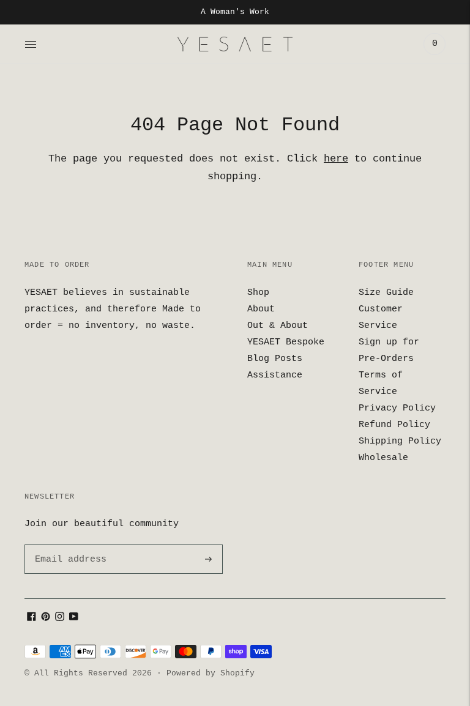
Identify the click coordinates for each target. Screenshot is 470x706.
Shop (258, 293)
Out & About (277, 326)
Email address (68, 544)
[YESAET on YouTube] (73, 619)
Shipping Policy (400, 441)
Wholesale (383, 458)
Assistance (274, 375)
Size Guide (386, 293)
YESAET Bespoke (285, 342)
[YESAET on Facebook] (31, 619)
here (336, 159)
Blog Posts (274, 359)
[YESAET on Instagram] (59, 619)
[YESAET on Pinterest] (45, 619)
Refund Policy (394, 425)
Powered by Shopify (210, 673)
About (261, 309)
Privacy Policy (397, 408)
